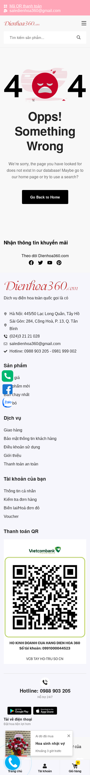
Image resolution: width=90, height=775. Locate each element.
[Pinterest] (59, 262)
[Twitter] (40, 262)
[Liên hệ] (11, 766)
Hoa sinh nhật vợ (50, 743)
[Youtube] (49, 262)
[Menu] (84, 23)
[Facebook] (31, 262)
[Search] (78, 37)
